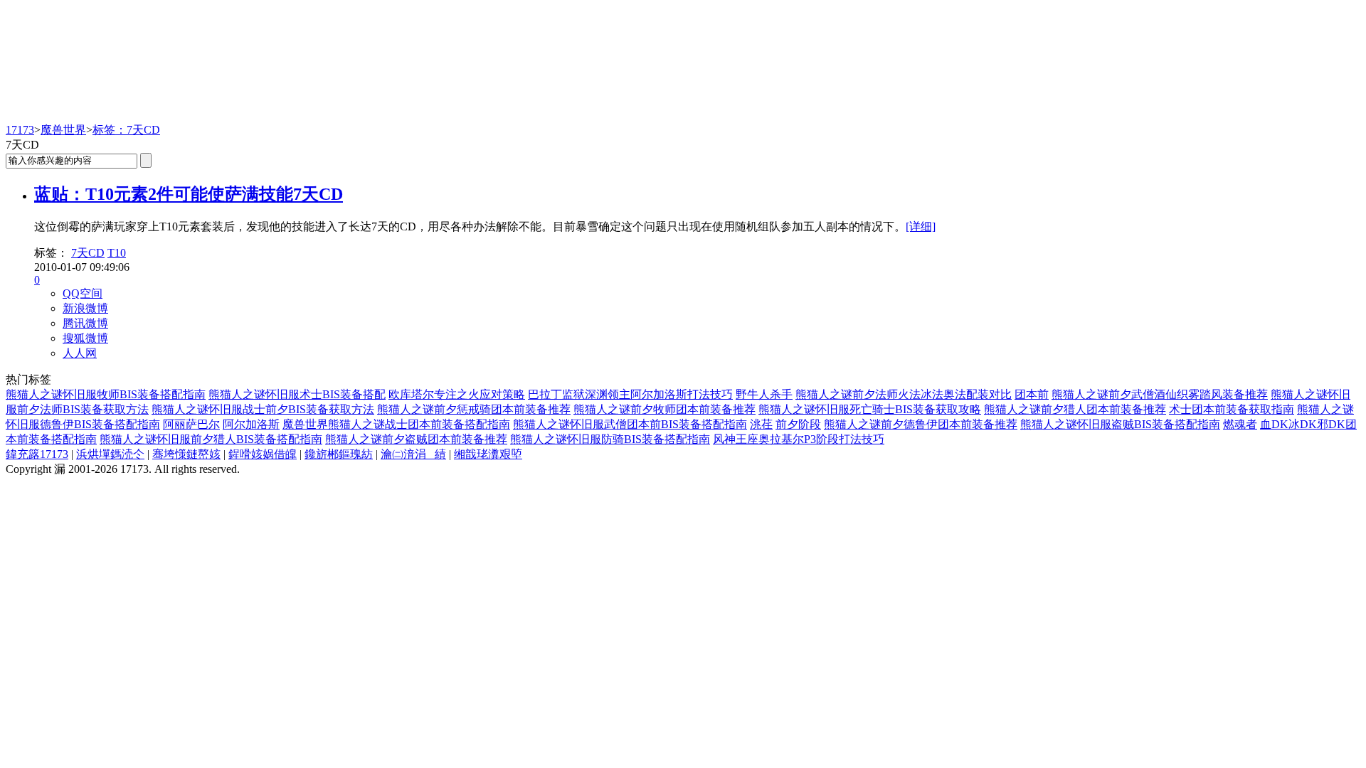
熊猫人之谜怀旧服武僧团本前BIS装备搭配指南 (630, 424)
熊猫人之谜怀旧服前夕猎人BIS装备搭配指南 (211, 439)
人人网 (80, 353)
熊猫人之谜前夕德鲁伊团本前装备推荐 (920, 424)
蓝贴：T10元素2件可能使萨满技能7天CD (188, 194)
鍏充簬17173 (37, 454)
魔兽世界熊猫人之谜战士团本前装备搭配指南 (396, 424)
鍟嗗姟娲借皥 (262, 454)
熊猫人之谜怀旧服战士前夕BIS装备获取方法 (263, 409)
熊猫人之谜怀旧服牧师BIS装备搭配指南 (106, 394)
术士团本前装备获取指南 (1231, 409)
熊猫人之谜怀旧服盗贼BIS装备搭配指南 (1120, 424)
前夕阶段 (798, 424)
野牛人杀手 (764, 394)
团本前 (1032, 394)
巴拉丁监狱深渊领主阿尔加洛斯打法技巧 (630, 394)
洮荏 (761, 424)
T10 (116, 253)
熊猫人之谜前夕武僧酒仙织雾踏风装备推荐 (1160, 394)
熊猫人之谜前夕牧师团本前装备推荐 (664, 409)
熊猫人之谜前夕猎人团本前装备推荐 (1075, 409)
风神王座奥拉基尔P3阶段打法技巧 (798, 439)
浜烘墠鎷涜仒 (110, 454)
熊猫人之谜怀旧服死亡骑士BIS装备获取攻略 (869, 409)
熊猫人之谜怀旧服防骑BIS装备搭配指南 (610, 439)
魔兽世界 (63, 130)
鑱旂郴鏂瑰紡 (339, 454)
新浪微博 (85, 308)
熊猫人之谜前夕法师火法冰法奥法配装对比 (903, 394)
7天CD (88, 253)
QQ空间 (82, 293)
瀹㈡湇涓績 (413, 454)
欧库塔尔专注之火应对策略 (456, 394)
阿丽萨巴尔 (191, 424)
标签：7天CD (126, 130)
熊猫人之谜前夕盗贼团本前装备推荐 (416, 439)
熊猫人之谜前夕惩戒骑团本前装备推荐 (474, 409)
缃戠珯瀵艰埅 (488, 454)
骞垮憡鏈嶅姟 (186, 454)
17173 (20, 130)
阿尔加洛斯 (251, 424)
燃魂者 (1240, 424)
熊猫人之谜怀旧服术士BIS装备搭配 (297, 394)
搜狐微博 (85, 338)
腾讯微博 (85, 323)
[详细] (921, 226)
